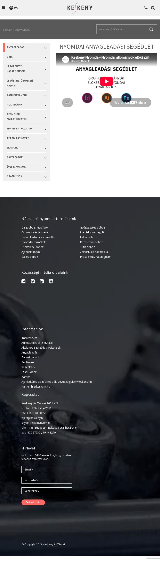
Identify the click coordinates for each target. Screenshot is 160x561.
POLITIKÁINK (14, 104)
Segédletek (28, 367)
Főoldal (7, 30)
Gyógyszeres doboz (92, 227)
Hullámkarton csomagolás (38, 237)
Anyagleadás (15, 47)
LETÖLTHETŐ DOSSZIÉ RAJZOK (20, 83)
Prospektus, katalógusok (95, 257)
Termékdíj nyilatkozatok (17, 117)
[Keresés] (151, 29)
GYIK (9, 56)
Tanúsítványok (30, 357)
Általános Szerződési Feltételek (40, 347)
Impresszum (29, 338)
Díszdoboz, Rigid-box (34, 227)
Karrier (25, 377)
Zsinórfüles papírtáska (94, 252)
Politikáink (27, 362)
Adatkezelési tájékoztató (37, 343)
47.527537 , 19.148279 (41, 432)
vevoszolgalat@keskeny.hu (75, 381)
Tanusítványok (17, 95)
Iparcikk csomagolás (93, 232)
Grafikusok (14, 176)
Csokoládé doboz (32, 247)
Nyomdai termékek (33, 242)
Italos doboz (88, 237)
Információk (22, 30)
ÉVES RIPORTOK (16, 166)
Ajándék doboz (30, 252)
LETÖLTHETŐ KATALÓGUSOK (16, 69)
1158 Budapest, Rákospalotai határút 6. (52, 427)
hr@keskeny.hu (40, 386)
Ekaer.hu (13, 147)
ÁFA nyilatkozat (18, 138)
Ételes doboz (29, 257)
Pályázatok (15, 157)
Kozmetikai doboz (91, 242)
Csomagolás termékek (35, 232)
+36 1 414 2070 (42, 408)
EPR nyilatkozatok (19, 128)
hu (16, 7)
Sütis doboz (87, 247)
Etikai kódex (28, 372)
